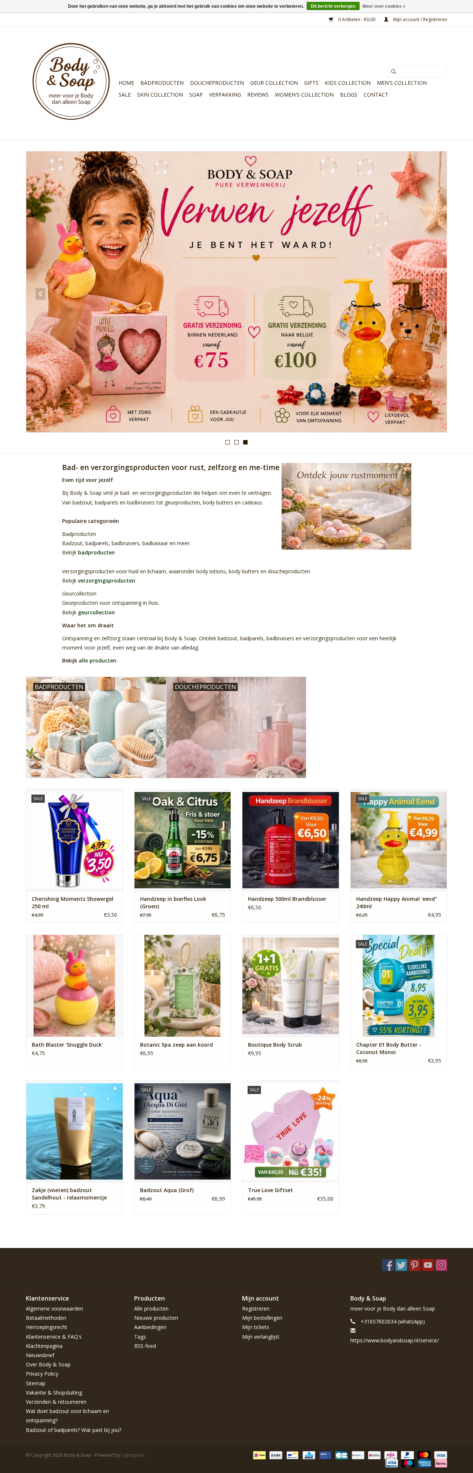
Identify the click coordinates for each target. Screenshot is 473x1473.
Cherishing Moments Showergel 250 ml (72, 902)
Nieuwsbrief (40, 1355)
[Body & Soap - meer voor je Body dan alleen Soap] (71, 83)
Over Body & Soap (48, 1364)
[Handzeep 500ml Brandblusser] (290, 840)
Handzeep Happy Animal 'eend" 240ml (396, 902)
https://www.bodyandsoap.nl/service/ (394, 1340)
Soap (196, 94)
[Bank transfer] (275, 1455)
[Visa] (439, 1455)
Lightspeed (132, 1455)
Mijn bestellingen (262, 1317)
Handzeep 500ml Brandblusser (287, 898)
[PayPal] (406, 1455)
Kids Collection (348, 82)
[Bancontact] (291, 1455)
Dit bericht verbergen (333, 6)
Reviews (258, 94)
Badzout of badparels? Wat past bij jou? (73, 1429)
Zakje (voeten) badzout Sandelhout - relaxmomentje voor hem (69, 1194)
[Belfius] (373, 1455)
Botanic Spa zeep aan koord (176, 1044)
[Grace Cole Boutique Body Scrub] (290, 985)
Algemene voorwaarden (54, 1308)
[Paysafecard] (357, 1455)
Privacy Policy (42, 1373)
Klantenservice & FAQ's (54, 1336)
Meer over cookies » (384, 6)
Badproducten (162, 82)
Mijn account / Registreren (419, 19)
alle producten (97, 660)
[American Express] (424, 1463)
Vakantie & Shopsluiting (54, 1392)
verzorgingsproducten (106, 580)
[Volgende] (433, 294)
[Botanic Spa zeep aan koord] (182, 985)
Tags (140, 1336)
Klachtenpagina (44, 1345)
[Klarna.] (439, 1463)
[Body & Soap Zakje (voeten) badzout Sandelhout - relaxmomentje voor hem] (74, 1131)
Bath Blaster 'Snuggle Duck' (67, 1044)
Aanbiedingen (150, 1327)
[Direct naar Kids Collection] (236, 291)
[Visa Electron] (391, 1463)
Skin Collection (160, 94)
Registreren (255, 1308)
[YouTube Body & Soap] (428, 1265)
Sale (125, 94)
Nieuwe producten (156, 1317)
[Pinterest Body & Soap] (415, 1265)
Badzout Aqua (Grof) (167, 1190)
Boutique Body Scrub (275, 1044)
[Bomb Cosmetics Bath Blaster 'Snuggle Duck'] (74, 985)
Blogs (348, 94)
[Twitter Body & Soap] (401, 1265)
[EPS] (390, 1455)
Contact (376, 94)
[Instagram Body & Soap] (441, 1265)
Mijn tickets (255, 1327)
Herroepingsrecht (46, 1327)
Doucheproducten (217, 82)
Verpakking (225, 94)
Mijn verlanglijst (260, 1336)
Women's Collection (304, 94)
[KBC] (308, 1455)
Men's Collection (402, 82)
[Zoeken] (393, 71)
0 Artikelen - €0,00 (357, 19)
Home (126, 82)
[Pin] (324, 1455)
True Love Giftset (270, 1190)
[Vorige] (40, 294)
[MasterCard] (423, 1455)
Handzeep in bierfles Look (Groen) (173, 902)
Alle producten (151, 1308)
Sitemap (35, 1383)
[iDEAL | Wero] (259, 1455)
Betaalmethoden (46, 1317)
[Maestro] (407, 1463)
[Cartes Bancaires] (341, 1455)
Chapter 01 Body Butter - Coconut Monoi (388, 1048)
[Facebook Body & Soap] (388, 1265)
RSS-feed (145, 1345)
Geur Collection (274, 82)
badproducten (96, 552)
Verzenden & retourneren (56, 1401)
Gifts (311, 82)
